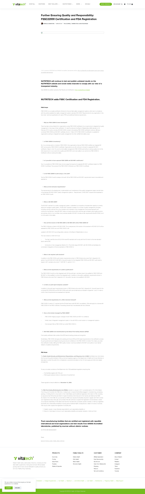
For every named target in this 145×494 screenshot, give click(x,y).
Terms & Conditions (99, 471)
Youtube (117, 471)
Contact (116, 459)
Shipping (96, 466)
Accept (8, 487)
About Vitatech (118, 457)
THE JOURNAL (67, 23)
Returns (96, 468)
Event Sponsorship (98, 459)
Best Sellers (53, 4)
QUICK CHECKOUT (106, 4)
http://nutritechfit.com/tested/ (82, 90)
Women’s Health (77, 464)
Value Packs (55, 461)
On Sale (87, 4)
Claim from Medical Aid (100, 464)
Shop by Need (67, 4)
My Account (97, 461)
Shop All (32, 4)
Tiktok (116, 466)
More (78, 4)
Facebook (117, 468)
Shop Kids (42, 4)
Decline (17, 487)
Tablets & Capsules (57, 466)
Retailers (117, 461)
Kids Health (76, 459)
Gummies (54, 457)
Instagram (117, 464)
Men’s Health (76, 461)
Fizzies (54, 459)
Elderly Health (76, 457)
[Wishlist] (124, 4)
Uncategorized (83, 23)
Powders (54, 464)
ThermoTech (75, 23)
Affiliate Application (98, 457)
